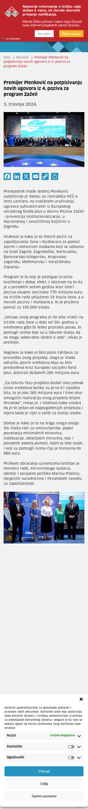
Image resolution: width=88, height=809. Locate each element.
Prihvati (44, 771)
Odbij (44, 784)
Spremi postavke (44, 796)
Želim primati (71, 33)
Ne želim (44, 33)
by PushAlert (13, 38)
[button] (81, 699)
